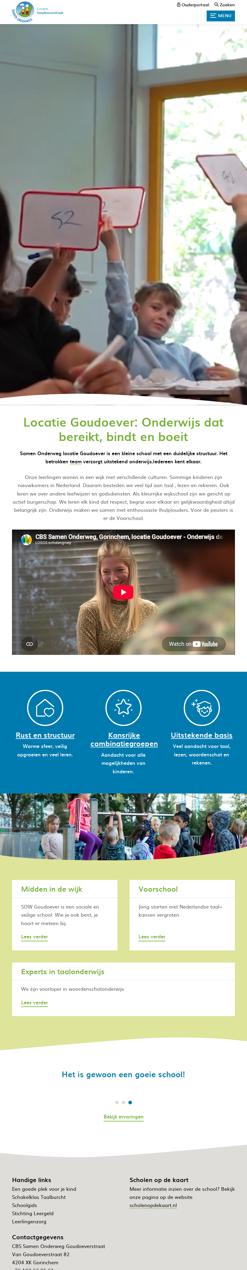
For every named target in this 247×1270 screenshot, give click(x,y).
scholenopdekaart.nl (153, 1205)
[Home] (37, 12)
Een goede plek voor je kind (44, 1188)
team (76, 461)
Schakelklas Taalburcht (39, 1196)
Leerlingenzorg (29, 1221)
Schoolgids (24, 1205)
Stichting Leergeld (33, 1213)
